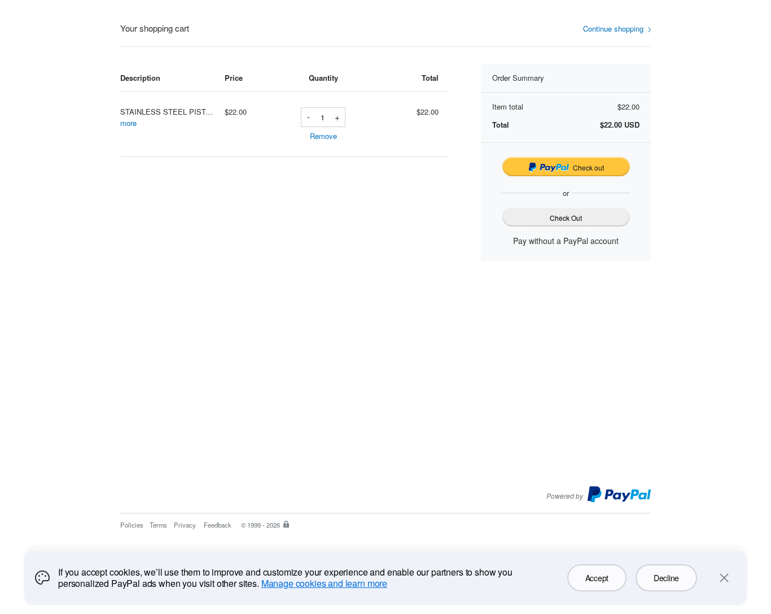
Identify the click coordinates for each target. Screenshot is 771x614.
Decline (666, 577)
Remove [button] (323, 135)
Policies (131, 524)
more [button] (128, 122)
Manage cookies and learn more (324, 583)
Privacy (185, 524)
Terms (158, 524)
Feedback (217, 524)
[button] (617, 29)
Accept (596, 577)
